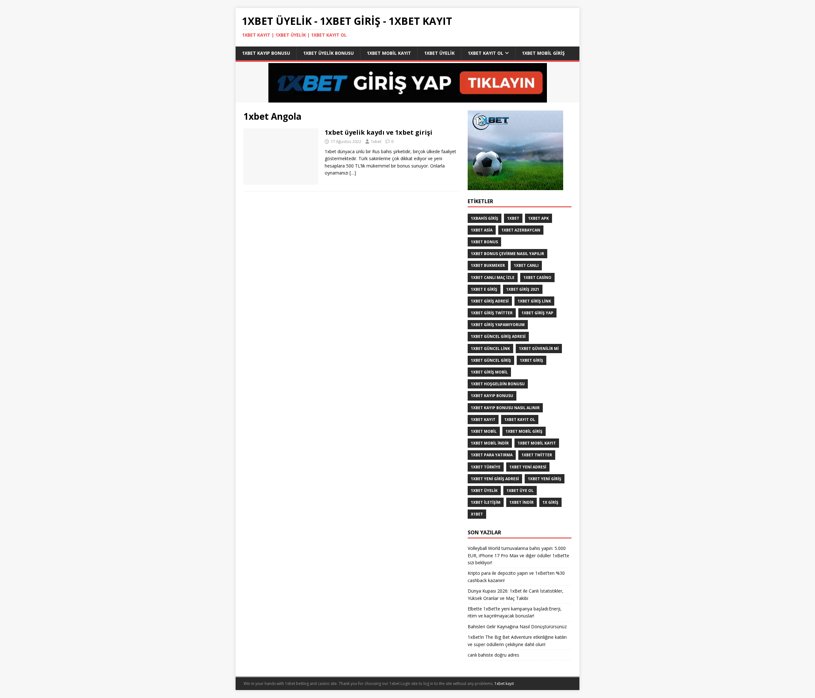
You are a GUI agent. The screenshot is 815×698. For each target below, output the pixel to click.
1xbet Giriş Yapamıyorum (498, 324)
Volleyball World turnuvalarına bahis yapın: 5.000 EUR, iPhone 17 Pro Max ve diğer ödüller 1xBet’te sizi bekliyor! (518, 555)
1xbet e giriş (484, 289)
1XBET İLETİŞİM (485, 502)
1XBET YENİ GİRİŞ (544, 478)
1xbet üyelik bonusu (328, 53)
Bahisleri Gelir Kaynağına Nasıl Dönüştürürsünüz (518, 626)
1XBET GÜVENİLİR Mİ (539, 348)
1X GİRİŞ (550, 502)
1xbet (376, 141)
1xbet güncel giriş (491, 360)
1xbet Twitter (536, 455)
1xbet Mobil (484, 431)
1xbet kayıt (483, 419)
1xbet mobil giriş (543, 53)
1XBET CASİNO (537, 277)
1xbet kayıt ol (485, 53)
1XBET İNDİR (521, 502)
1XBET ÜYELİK (484, 490)
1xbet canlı (526, 265)
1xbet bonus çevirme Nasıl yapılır (507, 253)
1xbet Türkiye (485, 467)
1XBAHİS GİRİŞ (484, 218)
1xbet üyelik (439, 53)
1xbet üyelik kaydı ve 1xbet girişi (378, 132)
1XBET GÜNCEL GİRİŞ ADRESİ (498, 336)
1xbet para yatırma (492, 455)
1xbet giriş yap (537, 313)
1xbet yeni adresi (527, 467)
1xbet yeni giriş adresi (495, 478)
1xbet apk (538, 218)
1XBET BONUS (484, 242)
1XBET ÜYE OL (520, 490)
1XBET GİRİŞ (531, 360)
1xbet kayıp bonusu (266, 53)
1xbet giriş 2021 (522, 289)
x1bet (477, 514)
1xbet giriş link (534, 301)
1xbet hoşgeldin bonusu (498, 384)
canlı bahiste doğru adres (493, 655)
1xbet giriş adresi (490, 301)
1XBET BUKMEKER (488, 265)
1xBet (513, 218)
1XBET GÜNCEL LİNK (490, 348)
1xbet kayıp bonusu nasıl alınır (505, 407)
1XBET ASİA (482, 230)
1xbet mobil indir (490, 443)
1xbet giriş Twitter (492, 313)
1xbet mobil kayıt (389, 53)
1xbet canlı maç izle (492, 277)
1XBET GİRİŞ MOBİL (489, 372)
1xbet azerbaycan (520, 230)
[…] (353, 173)
